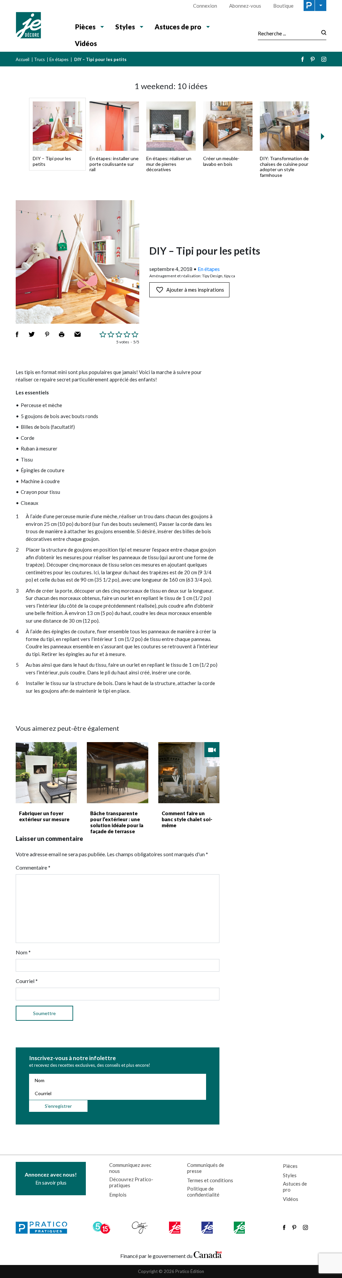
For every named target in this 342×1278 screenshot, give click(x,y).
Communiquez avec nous (130, 1168)
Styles (290, 1175)
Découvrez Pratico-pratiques (131, 1182)
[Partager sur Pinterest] (47, 334)
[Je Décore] (40, 26)
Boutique (283, 6)
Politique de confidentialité (203, 1192)
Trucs (39, 59)
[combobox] (287, 33)
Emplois (118, 1195)
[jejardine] (240, 1227)
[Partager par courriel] (77, 334)
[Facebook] (302, 59)
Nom (23, 952)
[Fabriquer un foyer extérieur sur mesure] (46, 772)
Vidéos (86, 43)
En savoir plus (51, 1178)
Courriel (27, 981)
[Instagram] (323, 59)
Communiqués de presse (205, 1168)
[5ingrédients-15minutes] (102, 1227)
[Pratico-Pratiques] (44, 1227)
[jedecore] (207, 1227)
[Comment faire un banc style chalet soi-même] (188, 772)
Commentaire (33, 867)
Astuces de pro (295, 1187)
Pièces (290, 1166)
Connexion (205, 6)
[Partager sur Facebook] (17, 334)
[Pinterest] (313, 59)
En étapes (58, 59)
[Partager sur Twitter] (31, 334)
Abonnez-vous (245, 6)
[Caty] (140, 1227)
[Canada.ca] (208, 1254)
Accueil (22, 59)
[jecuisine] (175, 1227)
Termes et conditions (210, 1180)
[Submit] (321, 33)
